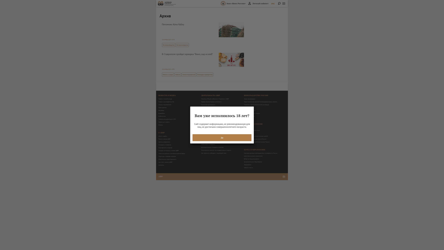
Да (222, 138)
